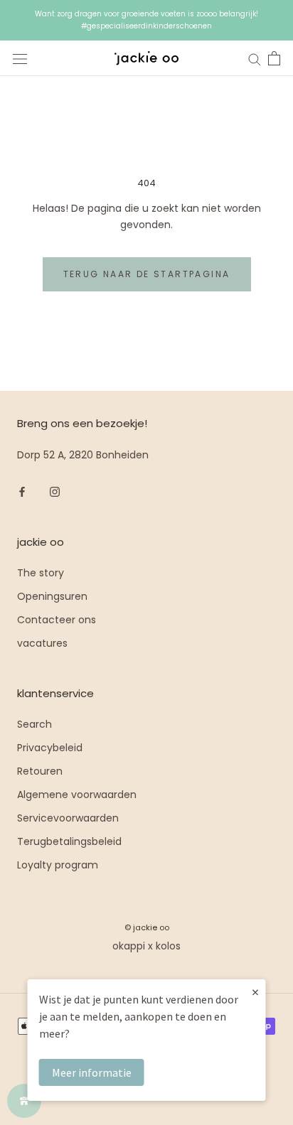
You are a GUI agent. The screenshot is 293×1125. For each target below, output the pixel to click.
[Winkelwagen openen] (274, 58)
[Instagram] (55, 491)
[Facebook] (22, 491)
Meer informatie (92, 1072)
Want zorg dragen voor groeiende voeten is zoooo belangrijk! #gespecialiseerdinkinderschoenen (146, 20)
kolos (168, 946)
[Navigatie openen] (20, 58)
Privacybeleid (49, 748)
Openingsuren (52, 596)
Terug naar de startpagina (146, 274)
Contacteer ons (56, 620)
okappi (128, 946)
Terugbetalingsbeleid (69, 841)
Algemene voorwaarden (77, 794)
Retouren (40, 771)
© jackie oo (146, 927)
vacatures (42, 643)
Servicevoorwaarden (68, 818)
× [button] (255, 992)
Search (34, 724)
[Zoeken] (254, 59)
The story (40, 573)
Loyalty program (57, 865)
